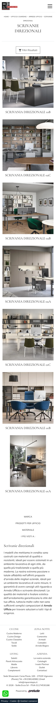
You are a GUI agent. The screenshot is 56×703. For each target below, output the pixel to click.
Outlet (42, 667)
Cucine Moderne (14, 633)
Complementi (14, 670)
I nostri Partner (42, 664)
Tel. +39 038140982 (29, 679)
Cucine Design (14, 636)
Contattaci (42, 670)
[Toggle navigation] (50, 6)
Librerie (14, 667)
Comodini (42, 642)
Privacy (4, 701)
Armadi (42, 639)
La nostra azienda (42, 658)
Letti (42, 633)
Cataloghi (42, 661)
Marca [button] (28, 516)
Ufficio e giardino (19, 17)
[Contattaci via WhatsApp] (5, 693)
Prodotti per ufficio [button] (28, 523)
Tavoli (14, 642)
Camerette (42, 636)
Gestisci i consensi (28, 701)
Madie (14, 664)
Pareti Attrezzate (14, 661)
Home (6, 17)
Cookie (13, 701)
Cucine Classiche (14, 639)
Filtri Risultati (29, 50)
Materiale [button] (28, 529)
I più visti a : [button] (28, 536)
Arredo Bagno (42, 645)
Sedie (14, 645)
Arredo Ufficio (35, 17)
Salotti (14, 658)
